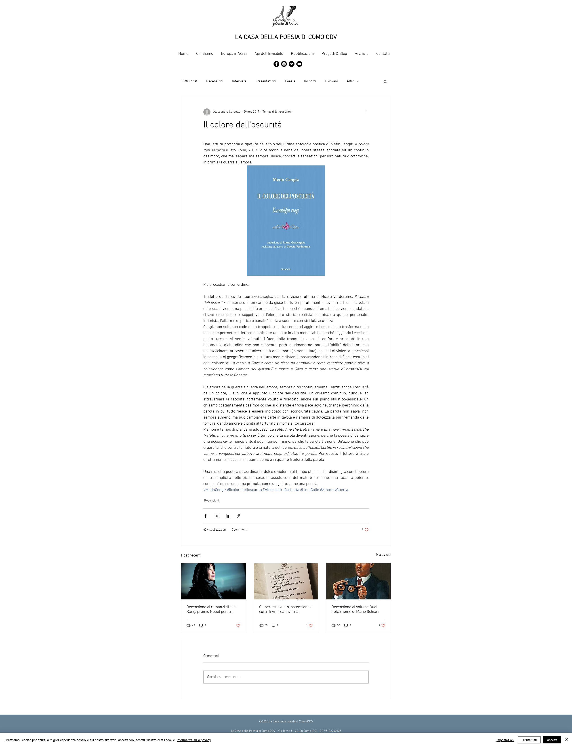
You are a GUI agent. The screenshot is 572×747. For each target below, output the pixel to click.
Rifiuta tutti (529, 740)
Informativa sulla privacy (194, 740)
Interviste (239, 81)
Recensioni (214, 81)
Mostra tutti (383, 555)
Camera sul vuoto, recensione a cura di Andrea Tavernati (285, 609)
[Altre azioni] (366, 112)
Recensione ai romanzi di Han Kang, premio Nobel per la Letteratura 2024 (212, 609)
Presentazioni (265, 81)
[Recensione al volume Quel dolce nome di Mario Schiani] (358, 581)
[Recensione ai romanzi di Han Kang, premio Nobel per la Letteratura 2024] (213, 581)
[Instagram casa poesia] (284, 64)
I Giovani (331, 81)
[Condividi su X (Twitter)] (216, 516)
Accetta (552, 740)
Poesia (290, 81)
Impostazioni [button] (505, 740)
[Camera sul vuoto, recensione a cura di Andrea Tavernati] (286, 581)
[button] (385, 81)
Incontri (310, 81)
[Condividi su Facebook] (205, 516)
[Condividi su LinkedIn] (227, 516)
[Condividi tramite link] (238, 516)
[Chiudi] (566, 739)
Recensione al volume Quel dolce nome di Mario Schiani (355, 609)
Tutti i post (189, 81)
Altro (350, 81)
